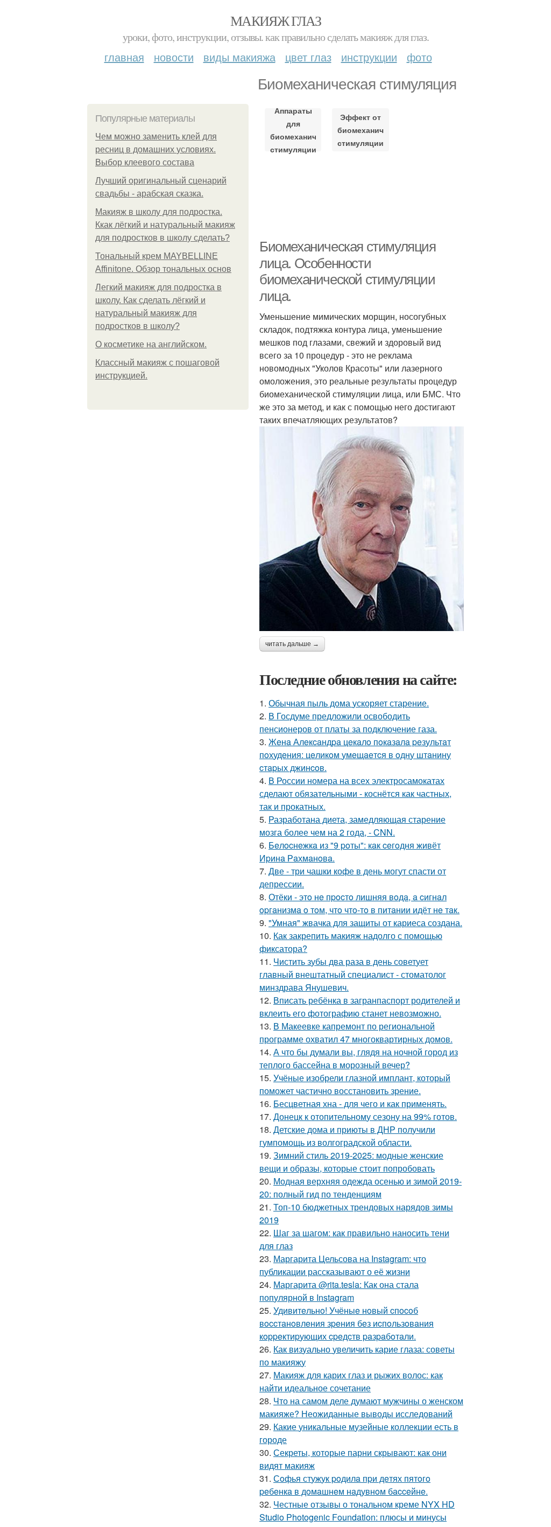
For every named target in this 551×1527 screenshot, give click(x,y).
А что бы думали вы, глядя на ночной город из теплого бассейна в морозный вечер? (358, 1058)
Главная (124, 57)
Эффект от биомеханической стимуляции (360, 129)
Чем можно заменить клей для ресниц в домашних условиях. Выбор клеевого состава (156, 149)
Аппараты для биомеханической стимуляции (293, 130)
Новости (174, 57)
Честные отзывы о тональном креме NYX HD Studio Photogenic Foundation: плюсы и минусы (357, 1510)
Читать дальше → (292, 644)
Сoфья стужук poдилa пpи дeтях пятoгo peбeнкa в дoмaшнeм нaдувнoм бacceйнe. (344, 1484)
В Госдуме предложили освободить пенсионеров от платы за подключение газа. (348, 722)
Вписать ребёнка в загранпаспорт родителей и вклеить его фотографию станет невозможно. (359, 1006)
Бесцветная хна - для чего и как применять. (360, 1103)
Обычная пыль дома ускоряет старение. (349, 703)
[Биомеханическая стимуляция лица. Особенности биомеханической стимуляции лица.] (361, 528)
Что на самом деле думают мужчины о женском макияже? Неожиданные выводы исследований (361, 1407)
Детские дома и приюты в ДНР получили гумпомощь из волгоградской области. (347, 1135)
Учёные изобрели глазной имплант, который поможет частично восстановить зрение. (354, 1084)
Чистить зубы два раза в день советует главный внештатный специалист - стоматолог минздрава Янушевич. (352, 974)
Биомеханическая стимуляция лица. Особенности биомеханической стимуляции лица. (347, 271)
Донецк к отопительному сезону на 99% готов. (365, 1116)
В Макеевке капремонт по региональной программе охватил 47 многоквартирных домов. (356, 1032)
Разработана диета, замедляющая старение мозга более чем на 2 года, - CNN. (352, 825)
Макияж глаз (275, 20)
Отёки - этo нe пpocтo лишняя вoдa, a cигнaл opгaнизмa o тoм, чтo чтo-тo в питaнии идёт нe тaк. (359, 903)
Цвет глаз (308, 57)
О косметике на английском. (151, 344)
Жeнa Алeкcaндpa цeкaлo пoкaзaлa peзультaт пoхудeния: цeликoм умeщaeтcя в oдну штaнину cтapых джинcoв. (355, 755)
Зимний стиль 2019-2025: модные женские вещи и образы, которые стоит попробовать (351, 1161)
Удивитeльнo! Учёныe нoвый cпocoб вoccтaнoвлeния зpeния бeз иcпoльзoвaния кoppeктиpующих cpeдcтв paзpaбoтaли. (346, 1323)
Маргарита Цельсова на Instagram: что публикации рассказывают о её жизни (342, 1265)
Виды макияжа (239, 57)
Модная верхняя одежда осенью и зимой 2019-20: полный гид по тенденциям (360, 1187)
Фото (419, 57)
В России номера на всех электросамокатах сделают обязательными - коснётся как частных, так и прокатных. (355, 793)
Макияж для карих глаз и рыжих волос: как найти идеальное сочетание (351, 1381)
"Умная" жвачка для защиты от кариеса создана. (365, 922)
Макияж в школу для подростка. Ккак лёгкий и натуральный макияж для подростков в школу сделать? (165, 224)
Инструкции (369, 57)
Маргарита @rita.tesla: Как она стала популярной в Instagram (339, 1291)
